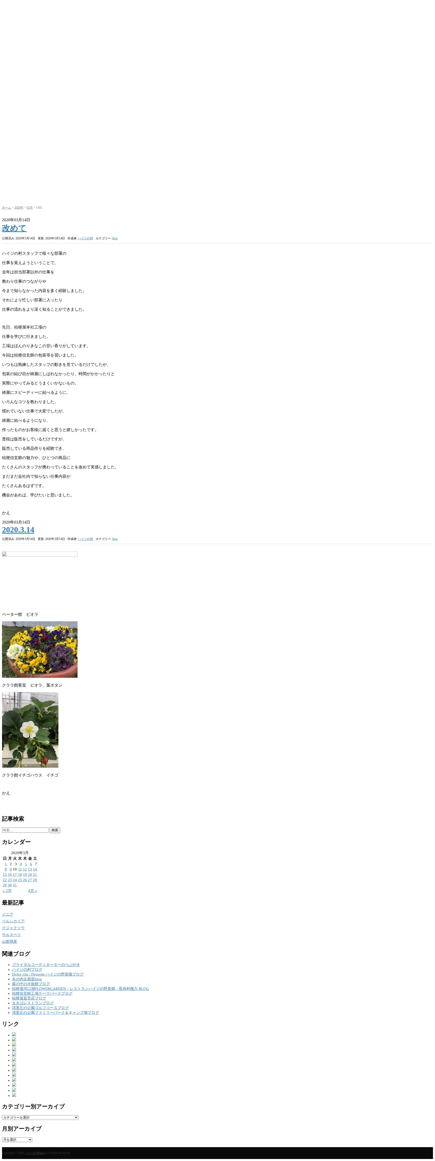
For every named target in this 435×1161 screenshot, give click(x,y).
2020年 (18, 207)
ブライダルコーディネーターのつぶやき (46, 965)
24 (15, 880)
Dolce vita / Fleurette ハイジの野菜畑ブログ (48, 974)
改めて (14, 228)
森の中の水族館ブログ (31, 984)
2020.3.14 (18, 529)
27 (30, 880)
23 (10, 880)
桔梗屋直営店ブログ (29, 998)
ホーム (6, 207)
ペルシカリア (13, 921)
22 (5, 880)
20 (30, 875)
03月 (30, 207)
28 (35, 880)
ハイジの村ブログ (27, 970)
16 (10, 875)
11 (20, 869)
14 (35, 869)
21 (35, 875)
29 (5, 885)
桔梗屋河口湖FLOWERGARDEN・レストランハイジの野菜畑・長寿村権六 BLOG (80, 989)
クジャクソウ (13, 928)
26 (25, 880)
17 (15, 875)
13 (30, 869)
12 (25, 869)
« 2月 (7, 891)
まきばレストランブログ (33, 1003)
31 (15, 885)
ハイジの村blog (35, 1153)
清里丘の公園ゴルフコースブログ (40, 1008)
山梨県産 (9, 942)
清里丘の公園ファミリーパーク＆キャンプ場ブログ (55, 1013)
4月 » (32, 891)
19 (25, 875)
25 (20, 880)
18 (20, 875)
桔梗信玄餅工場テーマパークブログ (42, 993)
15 (5, 875)
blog (115, 238)
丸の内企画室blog (27, 979)
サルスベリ (11, 935)
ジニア (7, 914)
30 (10, 885)
